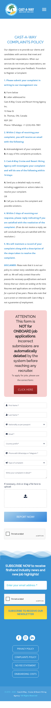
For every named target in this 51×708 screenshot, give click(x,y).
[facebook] (18, 638)
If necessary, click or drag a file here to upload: (22, 485)
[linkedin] (32, 638)
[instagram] (25, 638)
